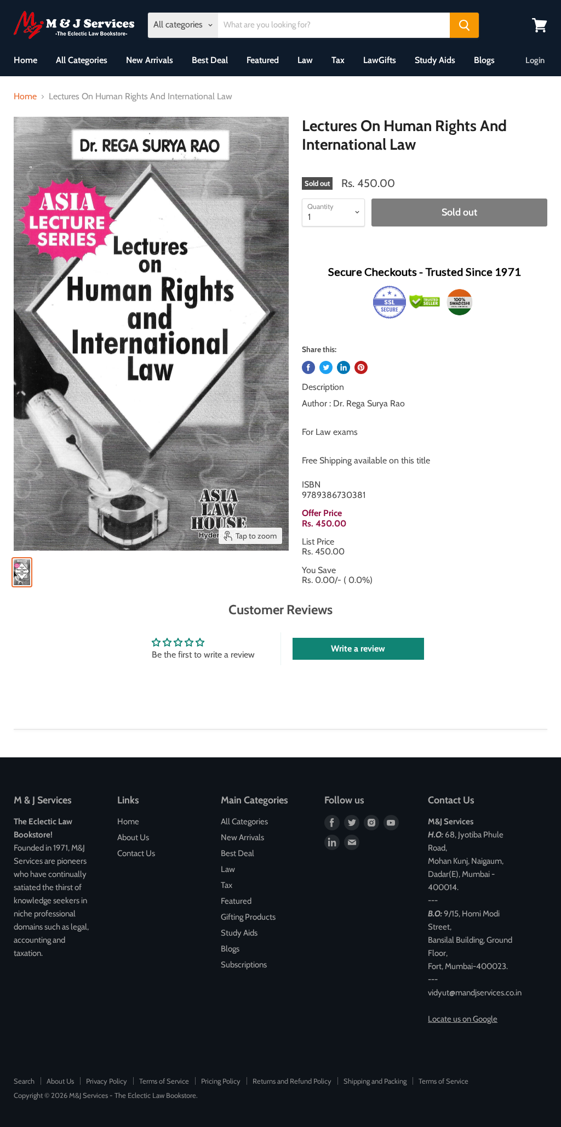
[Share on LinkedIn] (343, 367)
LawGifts (379, 60)
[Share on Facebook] (308, 367)
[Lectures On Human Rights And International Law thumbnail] (22, 572)
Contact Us (136, 853)
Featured (263, 60)
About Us (133, 837)
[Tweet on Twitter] (326, 367)
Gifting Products (248, 917)
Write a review (358, 648)
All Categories (81, 60)
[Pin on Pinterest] (361, 367)
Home (25, 60)
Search (24, 1081)
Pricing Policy (221, 1081)
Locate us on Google (462, 1019)
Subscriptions (244, 965)
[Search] (464, 25)
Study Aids (435, 60)
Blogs (484, 60)
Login (535, 60)
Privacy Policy (106, 1081)
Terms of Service (164, 1081)
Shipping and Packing (375, 1081)
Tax (338, 60)
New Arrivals (149, 60)
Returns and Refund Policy (292, 1081)
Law (305, 60)
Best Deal (210, 60)
